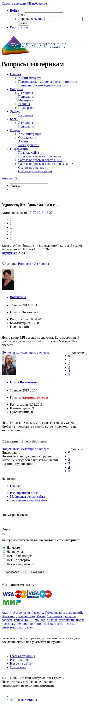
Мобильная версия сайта (27, 496)
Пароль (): (31, 19)
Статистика (18, 667)
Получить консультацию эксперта (25, 352)
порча (80, 620)
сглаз (70, 623)
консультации (23, 620)
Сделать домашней (15, 3)
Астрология (21, 612)
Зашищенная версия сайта (28, 500)
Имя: (21, 14)
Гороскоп (8, 616)
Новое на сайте (20, 663)
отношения (67, 620)
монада (40, 620)
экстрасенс (26, 627)
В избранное (38, 3)
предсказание (11, 623)
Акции (6, 612)
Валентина (18, 297)
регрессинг (58, 623)
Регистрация (19, 27)
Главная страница (22, 656)
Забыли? (36, 19)
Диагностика (25, 616)
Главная (15, 485)
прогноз (43, 623)
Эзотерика (41, 263)
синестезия (9, 627)
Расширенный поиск (24, 493)
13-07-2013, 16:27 (40, 212)
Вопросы (24, 263)
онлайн (52, 620)
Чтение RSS (10, 178)
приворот (29, 623)
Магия (41, 616)
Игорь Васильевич (24, 382)
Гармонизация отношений (63, 612)
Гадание (37, 612)
